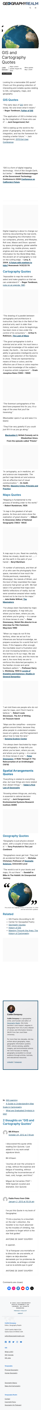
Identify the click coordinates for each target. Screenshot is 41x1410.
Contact (7, 1399)
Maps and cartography (12, 1386)
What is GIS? (9, 1352)
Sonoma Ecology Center (16, 739)
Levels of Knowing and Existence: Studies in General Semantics (19, 674)
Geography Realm (13, 1023)
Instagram (18, 1062)
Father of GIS (27, 110)
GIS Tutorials (9, 1355)
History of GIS (15, 928)
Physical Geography (11, 1370)
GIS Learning (7, 73)
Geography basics (11, 1383)
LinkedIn (10, 1062)
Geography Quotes (17, 925)
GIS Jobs (8, 1358)
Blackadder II (11, 435)
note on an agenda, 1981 (14, 285)
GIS (21, 105)
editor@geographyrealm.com (14, 1336)
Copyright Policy (10, 1402)
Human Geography (11, 1373)
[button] (30, 8)
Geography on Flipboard (13, 1405)
